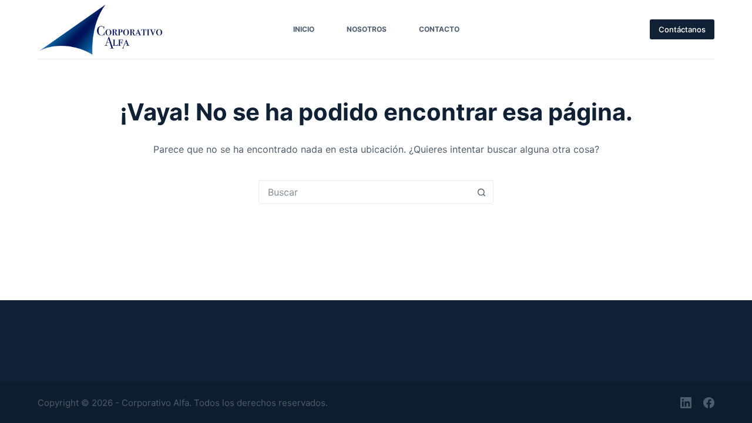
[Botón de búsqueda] (481, 192)
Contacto (439, 29)
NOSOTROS (367, 29)
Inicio (303, 29)
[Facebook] (708, 402)
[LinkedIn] (685, 402)
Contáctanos (682, 29)
